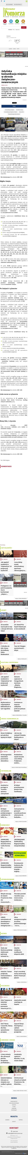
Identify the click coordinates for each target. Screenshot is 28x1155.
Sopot (18, 48)
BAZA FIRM (23, 23)
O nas (14, 1106)
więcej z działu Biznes (22, 982)
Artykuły (10, 29)
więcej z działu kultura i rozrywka (19, 715)
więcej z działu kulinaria (22, 1036)
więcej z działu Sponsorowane (20, 930)
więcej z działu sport (22, 658)
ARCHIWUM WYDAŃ (5, 24)
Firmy (14, 29)
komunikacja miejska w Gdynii (10, 112)
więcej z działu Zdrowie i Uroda (20, 1090)
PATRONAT (14, 1110)
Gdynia (14, 48)
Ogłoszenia (17, 29)
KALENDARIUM (11, 23)
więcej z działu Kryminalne (21, 821)
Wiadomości (14, 1101)
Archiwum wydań (14, 1103)
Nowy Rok (21, 112)
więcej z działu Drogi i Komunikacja (19, 767)
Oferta (14, 1105)
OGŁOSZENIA (17, 23)
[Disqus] (14, 488)
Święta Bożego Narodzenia (14, 114)
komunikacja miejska (9, 109)
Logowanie (10, 4)
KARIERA (14, 1108)
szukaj (23, 27)
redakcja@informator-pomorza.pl (15, 1133)
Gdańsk (10, 48)
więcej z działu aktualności (21, 598)
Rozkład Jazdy (19, 109)
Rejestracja (18, 4)
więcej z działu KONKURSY (21, 875)
